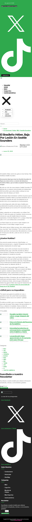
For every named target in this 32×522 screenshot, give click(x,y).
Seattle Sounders (25, 130)
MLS (6, 111)
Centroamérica (10, 93)
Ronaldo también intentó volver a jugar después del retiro (19, 316)
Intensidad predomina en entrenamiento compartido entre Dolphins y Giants (20, 330)
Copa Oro (7, 113)
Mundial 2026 (7, 86)
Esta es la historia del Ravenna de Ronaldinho (21, 323)
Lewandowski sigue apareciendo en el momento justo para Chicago (20, 338)
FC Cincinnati (7, 130)
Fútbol (14, 130)
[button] (6, 101)
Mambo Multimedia (18, 520)
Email (2, 386)
